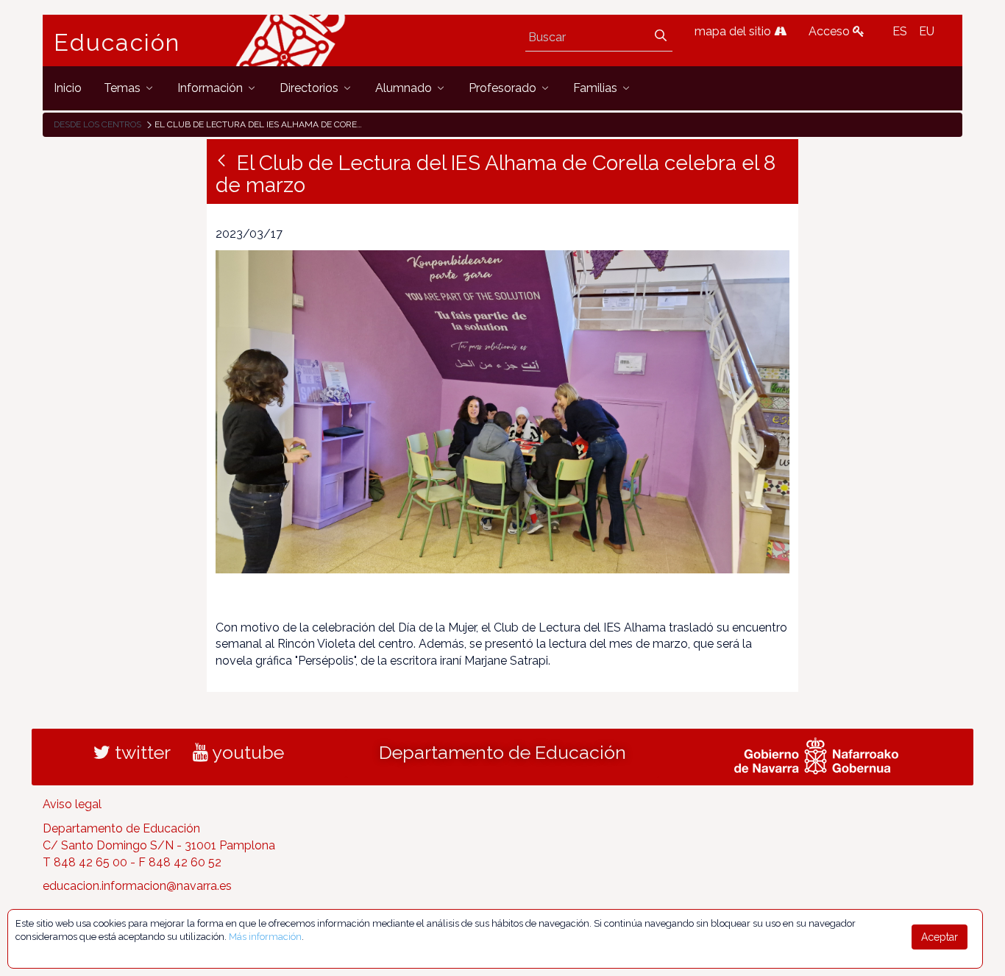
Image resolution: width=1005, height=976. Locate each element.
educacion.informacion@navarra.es (137, 886)
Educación (117, 42)
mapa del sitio (734, 31)
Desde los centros (97, 124)
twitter (140, 752)
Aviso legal (72, 804)
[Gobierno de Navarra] (816, 754)
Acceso (831, 31)
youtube (246, 752)
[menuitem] (68, 88)
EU (926, 31)
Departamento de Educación (502, 752)
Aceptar (939, 937)
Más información (265, 936)
